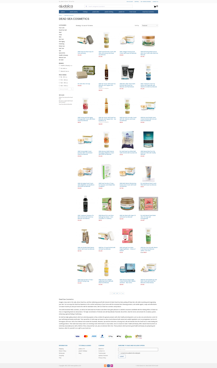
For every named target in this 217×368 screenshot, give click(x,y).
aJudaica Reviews (103, 355)
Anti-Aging (62, 41)
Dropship (61, 355)
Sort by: (137, 25)
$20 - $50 (64, 83)
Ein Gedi (61, 60)
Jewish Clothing (109, 12)
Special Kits (62, 53)
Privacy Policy (102, 358)
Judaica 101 (82, 348)
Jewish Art (121, 12)
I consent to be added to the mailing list (130, 353)
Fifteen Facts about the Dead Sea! (66, 98)
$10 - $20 (64, 80)
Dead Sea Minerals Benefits (65, 104)
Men (60, 37)
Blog (80, 353)
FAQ (60, 358)
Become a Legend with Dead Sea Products (66, 101)
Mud (60, 32)
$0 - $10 (64, 77)
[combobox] (108, 6)
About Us (101, 348)
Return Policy (62, 351)
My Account (130, 1)
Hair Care (61, 48)
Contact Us (155, 1)
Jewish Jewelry (74, 12)
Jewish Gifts (95, 12)
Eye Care (61, 39)
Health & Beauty (63, 55)
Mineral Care (62, 57)
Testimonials (102, 353)
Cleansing (61, 44)
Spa (60, 50)
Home (60, 15)
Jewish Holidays (83, 351)
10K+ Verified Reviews (146, 1)
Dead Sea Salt (63, 30)
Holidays (85, 12)
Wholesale (62, 353)
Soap (60, 34)
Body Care (62, 46)
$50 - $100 (64, 85)
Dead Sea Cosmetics (148, 12)
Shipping (137, 1)
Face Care (61, 28)
